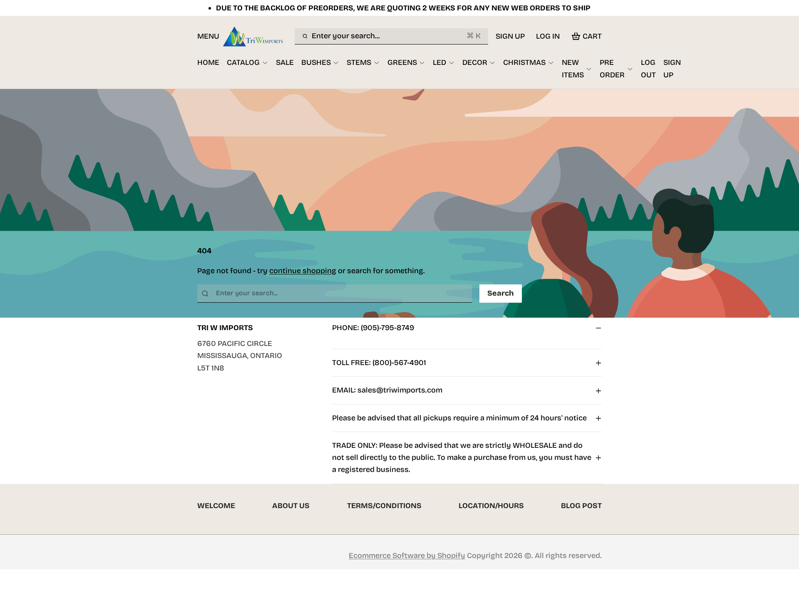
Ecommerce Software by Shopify (407, 555)
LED (439, 62)
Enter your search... (396, 35)
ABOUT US (291, 505)
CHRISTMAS (524, 62)
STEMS (359, 62)
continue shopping (302, 270)
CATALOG (243, 62)
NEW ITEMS (573, 68)
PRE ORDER (612, 68)
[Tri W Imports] (257, 36)
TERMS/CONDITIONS (384, 505)
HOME (208, 62)
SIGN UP (510, 36)
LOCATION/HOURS (491, 505)
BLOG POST (581, 505)
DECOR (474, 62)
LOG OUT (648, 68)
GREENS (402, 62)
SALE (285, 62)
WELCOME (216, 505)
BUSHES (316, 62)
